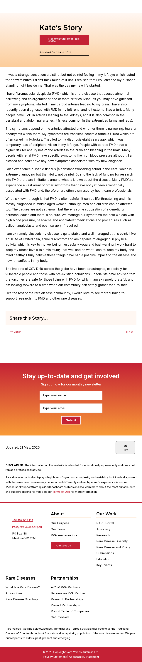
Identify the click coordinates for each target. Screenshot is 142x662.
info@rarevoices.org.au (27, 527)
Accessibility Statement (84, 657)
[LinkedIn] (112, 318)
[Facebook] (100, 318)
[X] (106, 318)
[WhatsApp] (118, 318)
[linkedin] (65, 555)
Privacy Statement (55, 657)
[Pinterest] (124, 318)
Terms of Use (61, 491)
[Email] (130, 318)
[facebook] (52, 555)
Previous (15, 332)
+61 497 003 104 (22, 520)
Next (129, 332)
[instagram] (59, 555)
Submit (71, 420)
